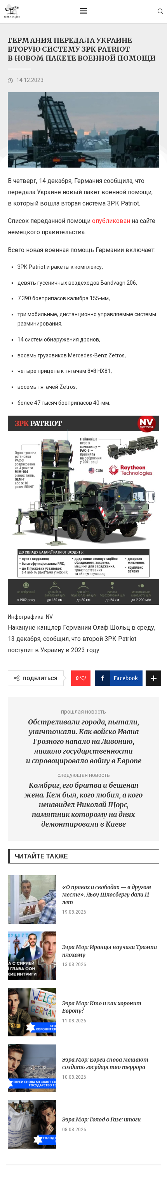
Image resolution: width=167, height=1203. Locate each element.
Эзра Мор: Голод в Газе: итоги (101, 1119)
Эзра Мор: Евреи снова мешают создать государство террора (105, 1063)
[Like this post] (83, 678)
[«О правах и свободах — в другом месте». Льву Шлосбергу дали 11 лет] (32, 899)
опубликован (111, 221)
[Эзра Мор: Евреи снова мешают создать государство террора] (32, 1068)
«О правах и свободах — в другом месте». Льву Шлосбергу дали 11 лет (106, 895)
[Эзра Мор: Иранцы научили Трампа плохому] (32, 955)
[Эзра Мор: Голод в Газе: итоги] (32, 1124)
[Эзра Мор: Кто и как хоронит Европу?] (32, 1012)
